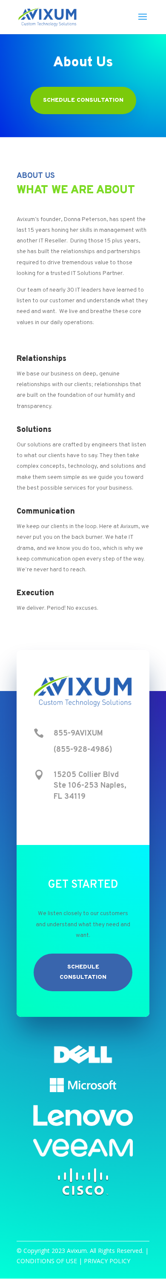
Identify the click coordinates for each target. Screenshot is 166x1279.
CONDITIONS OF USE (47, 1261)
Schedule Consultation (83, 100)
